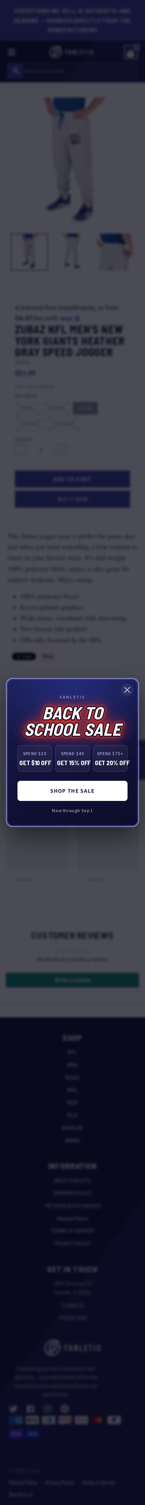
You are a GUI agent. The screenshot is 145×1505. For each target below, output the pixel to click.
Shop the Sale (72, 790)
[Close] (127, 690)
